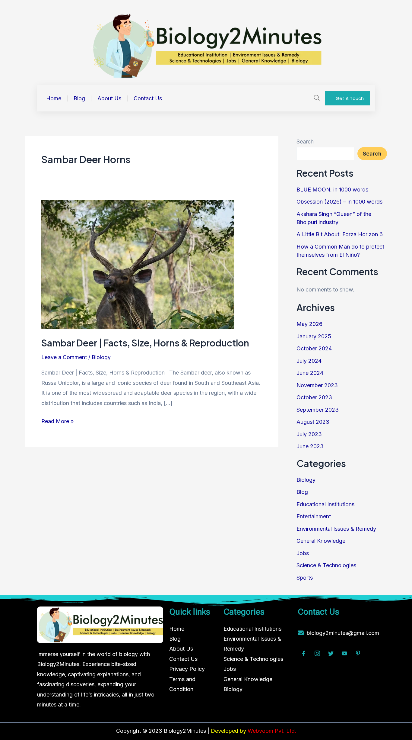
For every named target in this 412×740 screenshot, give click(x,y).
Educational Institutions (325, 504)
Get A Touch (350, 98)
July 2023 (309, 434)
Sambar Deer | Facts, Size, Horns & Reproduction (145, 343)
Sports (304, 577)
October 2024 (314, 348)
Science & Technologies (326, 565)
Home (53, 98)
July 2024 (309, 361)
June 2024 (309, 373)
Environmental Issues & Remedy (336, 529)
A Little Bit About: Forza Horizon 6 (339, 234)
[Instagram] (317, 653)
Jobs (302, 553)
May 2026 (309, 324)
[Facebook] (303, 653)
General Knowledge (320, 541)
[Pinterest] (358, 653)
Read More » (57, 420)
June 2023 (310, 446)
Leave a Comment (64, 357)
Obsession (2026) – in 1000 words (339, 201)
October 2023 (314, 397)
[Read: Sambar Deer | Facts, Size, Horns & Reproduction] (137, 264)
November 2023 (317, 385)
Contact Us (148, 98)
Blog (79, 98)
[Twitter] (330, 653)
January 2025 (313, 336)
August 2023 (312, 422)
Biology (101, 357)
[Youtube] (344, 653)
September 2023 (317, 410)
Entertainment (313, 516)
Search (305, 141)
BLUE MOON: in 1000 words (332, 189)
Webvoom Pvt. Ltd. (272, 731)
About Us (109, 98)
